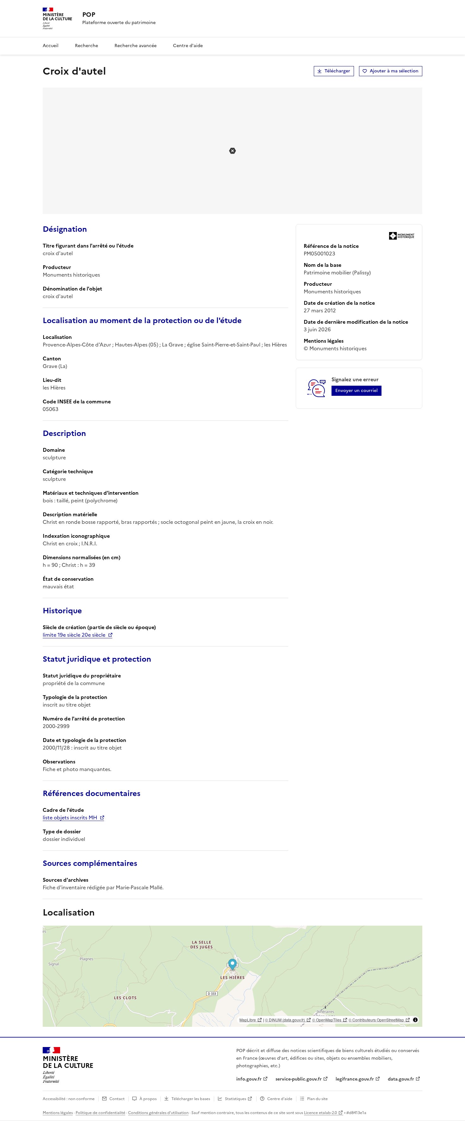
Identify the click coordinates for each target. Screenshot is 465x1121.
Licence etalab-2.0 (320, 1113)
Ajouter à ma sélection (394, 71)
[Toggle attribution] (415, 1020)
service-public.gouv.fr (299, 1079)
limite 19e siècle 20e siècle (74, 635)
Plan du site (317, 1099)
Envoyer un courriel (356, 390)
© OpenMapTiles (326, 1019)
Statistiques (235, 1099)
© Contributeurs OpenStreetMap (376, 1019)
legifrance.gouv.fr (355, 1079)
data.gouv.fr (401, 1079)
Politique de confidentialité (100, 1113)
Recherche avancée (136, 45)
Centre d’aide (279, 1099)
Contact (117, 1099)
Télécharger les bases (190, 1099)
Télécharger (337, 71)
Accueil (51, 45)
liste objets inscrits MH (70, 817)
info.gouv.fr (249, 1079)
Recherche (86, 45)
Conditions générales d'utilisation (158, 1113)
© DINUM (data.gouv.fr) (285, 1019)
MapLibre (247, 1019)
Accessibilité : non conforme (69, 1099)
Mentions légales (58, 1113)
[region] (232, 976)
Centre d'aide (188, 45)
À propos (148, 1099)
